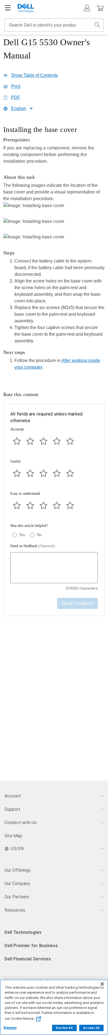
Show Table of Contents (34, 75)
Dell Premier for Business (31, 945)
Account (12, 796)
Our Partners (16, 896)
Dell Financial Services (27, 959)
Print (15, 86)
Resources (14, 910)
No (39, 535)
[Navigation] (7, 8)
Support (12, 809)
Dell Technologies (23, 932)
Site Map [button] (13, 835)
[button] (87, 8)
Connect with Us (20, 822)
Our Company (17, 883)
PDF (15, 97)
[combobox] (54, 25)
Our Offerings (17, 870)
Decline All (64, 1028)
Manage (10, 1028)
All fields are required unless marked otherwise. (46, 417)
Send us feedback (32, 546)
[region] (54, 249)
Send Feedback (77, 603)
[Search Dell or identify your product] (97, 25)
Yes (22, 535)
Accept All (91, 1028)
